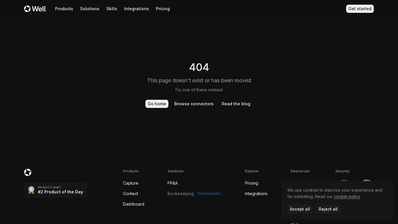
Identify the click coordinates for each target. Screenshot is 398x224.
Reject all (328, 208)
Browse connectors (194, 103)
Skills (111, 8)
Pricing (163, 8)
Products (64, 8)
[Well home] (35, 9)
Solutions (89, 8)
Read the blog (236, 103)
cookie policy (347, 196)
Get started (359, 8)
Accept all (300, 208)
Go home (157, 103)
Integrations (136, 8)
